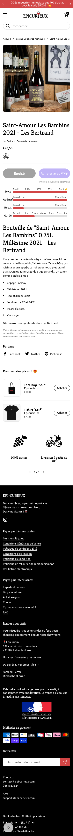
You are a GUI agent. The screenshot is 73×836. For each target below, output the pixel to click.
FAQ (5, 612)
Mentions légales (13, 538)
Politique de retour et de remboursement (28, 563)
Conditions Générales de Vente (22, 543)
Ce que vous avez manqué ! (30, 38)
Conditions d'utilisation (17, 553)
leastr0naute (26, 831)
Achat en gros (11, 597)
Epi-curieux (38, 816)
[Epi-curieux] (35, 15)
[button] (66, 15)
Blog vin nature (12, 592)
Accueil (7, 38)
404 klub (23, 827)
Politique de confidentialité (20, 548)
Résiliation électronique (18, 568)
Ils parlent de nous (14, 587)
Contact (8, 602)
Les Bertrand (50, 323)
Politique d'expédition (17, 558)
